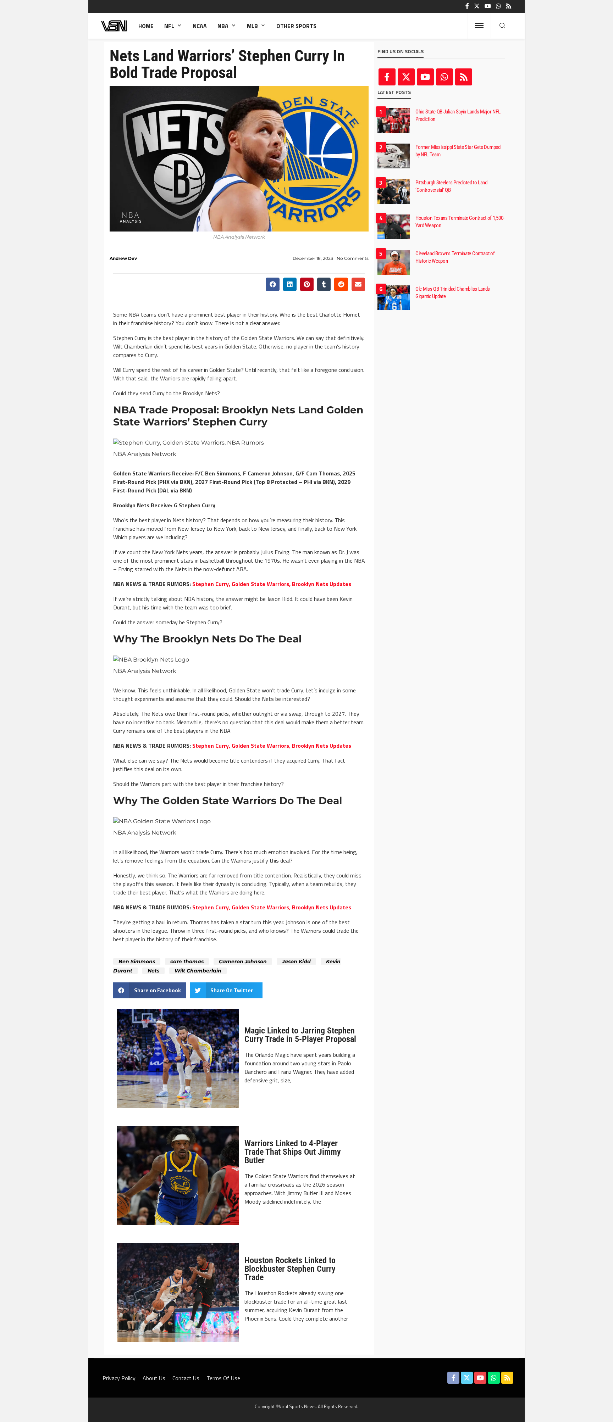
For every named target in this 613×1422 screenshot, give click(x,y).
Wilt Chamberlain (198, 970)
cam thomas (187, 961)
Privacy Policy (119, 1378)
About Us (154, 1378)
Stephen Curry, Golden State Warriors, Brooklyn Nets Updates (271, 584)
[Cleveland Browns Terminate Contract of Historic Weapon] (393, 262)
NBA (222, 26)
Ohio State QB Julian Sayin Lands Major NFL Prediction (457, 115)
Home (146, 26)
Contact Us (185, 1378)
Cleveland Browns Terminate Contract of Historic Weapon (455, 257)
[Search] (502, 26)
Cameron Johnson (243, 961)
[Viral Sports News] (114, 26)
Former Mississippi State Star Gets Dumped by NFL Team (458, 151)
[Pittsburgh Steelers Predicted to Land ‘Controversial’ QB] (393, 191)
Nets (153, 970)
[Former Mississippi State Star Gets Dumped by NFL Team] (393, 156)
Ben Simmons (136, 961)
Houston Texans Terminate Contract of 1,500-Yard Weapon (459, 222)
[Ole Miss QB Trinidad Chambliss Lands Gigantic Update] (393, 297)
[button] (272, 284)
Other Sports (296, 26)
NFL (169, 26)
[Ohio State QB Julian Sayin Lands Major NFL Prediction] (393, 120)
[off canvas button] (479, 25)
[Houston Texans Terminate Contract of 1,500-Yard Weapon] (393, 226)
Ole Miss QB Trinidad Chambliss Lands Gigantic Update (452, 293)
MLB (252, 26)
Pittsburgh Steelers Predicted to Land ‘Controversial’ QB (451, 186)
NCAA (200, 26)
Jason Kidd (296, 961)
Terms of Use (223, 1378)
